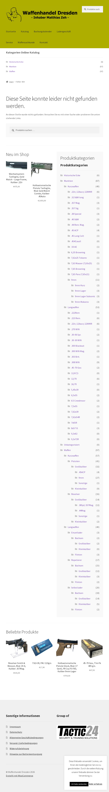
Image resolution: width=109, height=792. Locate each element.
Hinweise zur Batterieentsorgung (26, 754)
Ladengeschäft (64, 31)
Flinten (78, 554)
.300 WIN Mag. (78, 351)
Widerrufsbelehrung (19, 748)
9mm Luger (80, 290)
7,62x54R (75, 417)
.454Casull (76, 241)
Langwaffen (73, 307)
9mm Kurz (80, 285)
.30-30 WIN (76, 340)
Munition (12, 66)
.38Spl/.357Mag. (86, 505)
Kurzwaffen (73, 186)
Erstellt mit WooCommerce (19, 775)
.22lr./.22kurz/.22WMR (81, 191)
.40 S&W (75, 219)
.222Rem (75, 312)
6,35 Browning (78, 252)
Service (9, 42)
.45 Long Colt (77, 235)
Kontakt (44, 42)
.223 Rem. (75, 318)
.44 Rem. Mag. (77, 224)
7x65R (74, 422)
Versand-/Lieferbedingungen (23, 743)
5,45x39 (74, 389)
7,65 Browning (78, 268)
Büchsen (79, 538)
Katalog (25, 31)
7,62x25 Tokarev (79, 257)
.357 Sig (74, 208)
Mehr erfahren (95, 784)
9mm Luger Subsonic (85, 296)
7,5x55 (74, 406)
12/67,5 (74, 373)
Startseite (11, 31)
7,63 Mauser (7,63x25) (81, 263)
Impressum (15, 726)
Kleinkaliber (81, 488)
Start (11, 81)
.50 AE (74, 246)
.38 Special (76, 213)
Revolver (75, 494)
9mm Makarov (82, 301)
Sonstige (83, 483)
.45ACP (82, 472)
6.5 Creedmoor (78, 400)
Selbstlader (76, 587)
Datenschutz (16, 732)
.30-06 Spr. (76, 334)
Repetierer (76, 560)
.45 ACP (74, 230)
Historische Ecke (16, 62)
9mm (73, 279)
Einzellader (76, 532)
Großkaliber (81, 466)
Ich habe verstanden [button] (79, 784)
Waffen (12, 71)
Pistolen (75, 461)
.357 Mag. (75, 202)
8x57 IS (74, 428)
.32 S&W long (77, 197)
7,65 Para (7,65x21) (80, 274)
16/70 (74, 384)
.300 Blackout (77, 345)
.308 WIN (75, 362)
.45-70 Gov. (76, 367)
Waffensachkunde (26, 42)
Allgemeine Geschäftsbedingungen (26, 737)
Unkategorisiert (72, 444)
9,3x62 (74, 433)
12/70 (74, 378)
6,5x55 (74, 395)
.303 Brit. (75, 356)
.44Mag (82, 510)
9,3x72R (75, 439)
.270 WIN (75, 329)
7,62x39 (74, 411)
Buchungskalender (43, 31)
